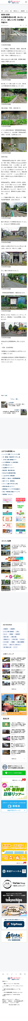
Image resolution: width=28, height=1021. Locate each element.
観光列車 (18, 634)
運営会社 (10, 1001)
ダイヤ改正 (6, 641)
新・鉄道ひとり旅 (7, 647)
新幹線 (11, 634)
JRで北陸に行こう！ (7, 465)
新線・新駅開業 (21, 641)
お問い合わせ (5, 1002)
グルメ (5, 644)
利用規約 (4, 1001)
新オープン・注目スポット (15, 644)
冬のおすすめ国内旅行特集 (9, 473)
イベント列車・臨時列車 (9, 631)
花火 (11, 11)
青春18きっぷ (16, 11)
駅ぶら (7, 14)
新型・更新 (14, 636)
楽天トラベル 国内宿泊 (9, 481)
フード (15, 647)
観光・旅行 (6, 636)
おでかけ (7, 11)
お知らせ (17, 999)
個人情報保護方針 (18, 1001)
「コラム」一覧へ (14, 399)
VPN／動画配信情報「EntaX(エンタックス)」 (13, 992)
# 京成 (5, 395)
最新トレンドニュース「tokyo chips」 (12, 983)
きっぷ (5, 634)
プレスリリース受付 (14, 1002)
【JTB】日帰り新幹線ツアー (10, 459)
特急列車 (6, 628)
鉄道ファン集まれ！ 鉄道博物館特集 (11, 478)
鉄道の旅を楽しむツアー (9, 486)
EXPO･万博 (15, 639)
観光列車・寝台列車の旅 (9, 470)
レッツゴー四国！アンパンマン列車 (11, 454)
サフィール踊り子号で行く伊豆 (10, 483)
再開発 (13, 641)
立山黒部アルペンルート (8, 467)
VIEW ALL (14, 689)
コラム (3, 14)
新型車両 (23, 11)
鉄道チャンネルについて (7, 999)
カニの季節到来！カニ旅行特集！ (10, 462)
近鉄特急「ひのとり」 (7, 494)
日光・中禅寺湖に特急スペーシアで (11, 491)
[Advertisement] (14, 379)
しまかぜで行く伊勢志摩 (8, 475)
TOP (2, 11)
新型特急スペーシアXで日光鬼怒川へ (11, 489)
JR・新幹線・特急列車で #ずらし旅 (11, 457)
